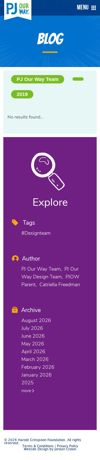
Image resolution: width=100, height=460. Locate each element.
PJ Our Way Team (38, 79)
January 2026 (36, 375)
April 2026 (33, 351)
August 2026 (36, 320)
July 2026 (32, 328)
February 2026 (37, 367)
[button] (85, 7)
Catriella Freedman (59, 284)
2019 (22, 94)
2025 (27, 382)
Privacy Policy (67, 446)
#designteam (36, 233)
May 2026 (32, 343)
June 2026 (33, 336)
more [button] (26, 391)
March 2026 (35, 359)
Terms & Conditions (38, 446)
